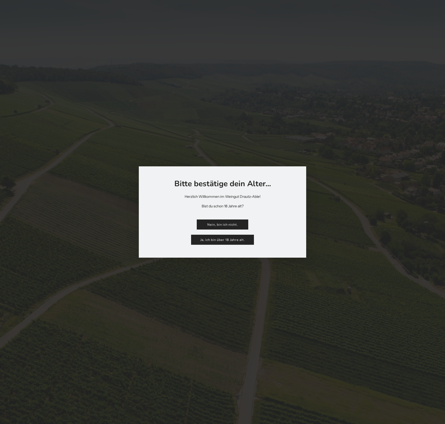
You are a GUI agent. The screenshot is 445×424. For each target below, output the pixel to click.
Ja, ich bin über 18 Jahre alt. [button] (222, 240)
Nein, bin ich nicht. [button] (222, 224)
